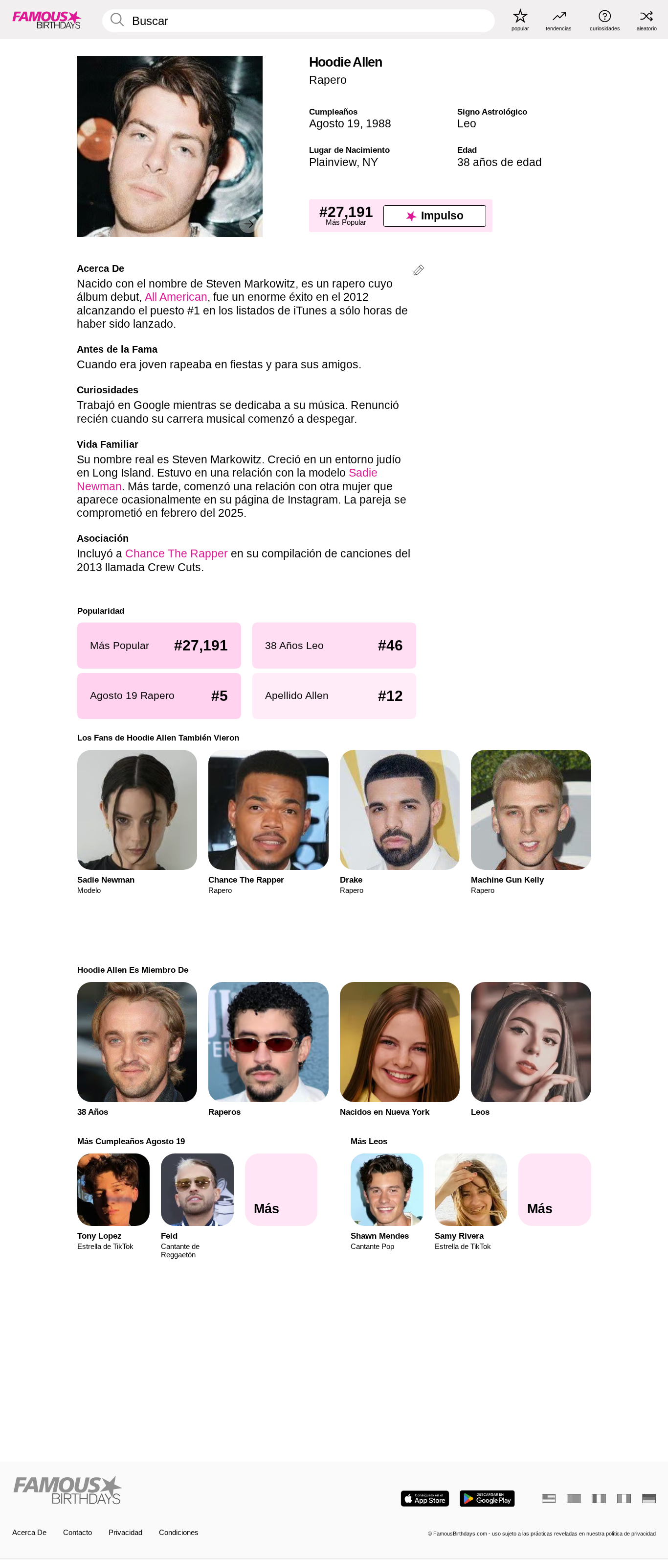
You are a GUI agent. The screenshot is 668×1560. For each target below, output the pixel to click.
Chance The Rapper (176, 553)
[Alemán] (649, 1498)
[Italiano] (624, 1498)
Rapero (328, 79)
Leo (466, 123)
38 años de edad (499, 162)
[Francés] (598, 1498)
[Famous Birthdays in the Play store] (487, 1498)
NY (370, 162)
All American (176, 296)
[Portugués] (573, 1498)
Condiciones (179, 1532)
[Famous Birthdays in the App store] (425, 1498)
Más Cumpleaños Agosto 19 (130, 1141)
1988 (378, 123)
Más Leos (369, 1141)
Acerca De (29, 1532)
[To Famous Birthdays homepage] (47, 19)
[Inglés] (549, 1498)
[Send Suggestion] (418, 271)
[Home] (170, 1491)
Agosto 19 (334, 123)
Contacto (77, 1532)
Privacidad (125, 1532)
